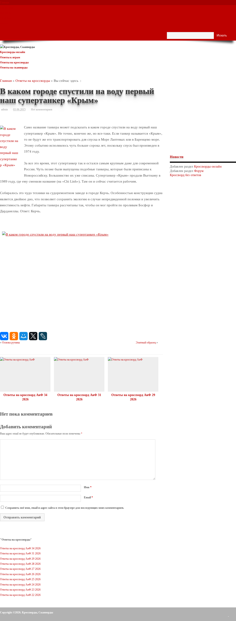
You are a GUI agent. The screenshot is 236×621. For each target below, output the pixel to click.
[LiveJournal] (43, 336)
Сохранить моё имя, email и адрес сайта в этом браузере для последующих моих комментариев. (64, 507)
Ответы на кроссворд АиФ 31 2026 (20, 553)
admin (4, 109)
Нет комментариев (41, 109)
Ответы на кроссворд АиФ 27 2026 (20, 569)
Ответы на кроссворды (14, 62)
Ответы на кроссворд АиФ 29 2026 (20, 558)
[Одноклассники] (14, 336)
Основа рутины (11, 342)
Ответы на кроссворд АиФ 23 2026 (20, 589)
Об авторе (6, 18)
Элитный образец (146, 342)
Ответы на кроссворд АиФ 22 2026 (20, 595)
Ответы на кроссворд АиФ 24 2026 (20, 584)
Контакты (5, 13)
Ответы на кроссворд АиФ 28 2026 (20, 563)
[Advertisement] (203, 116)
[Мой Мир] (23, 336)
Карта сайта (6, 7)
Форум (4, 23)
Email (88, 497)
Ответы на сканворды (13, 67)
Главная (4, 2)
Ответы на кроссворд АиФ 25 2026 (20, 579)
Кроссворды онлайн (12, 52)
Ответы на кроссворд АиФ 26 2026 (20, 574)
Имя (87, 487)
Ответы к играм (10, 57)
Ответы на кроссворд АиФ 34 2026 (20, 548)
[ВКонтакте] (4, 336)
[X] (33, 336)
